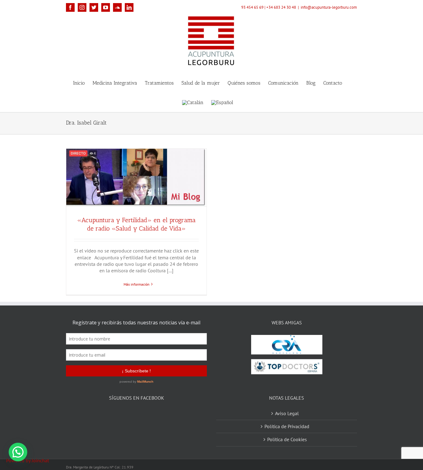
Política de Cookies (287, 431)
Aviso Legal (287, 405)
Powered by (27, 460)
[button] (18, 452)
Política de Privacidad (286, 418)
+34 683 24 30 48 (281, 7)
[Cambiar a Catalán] (192, 102)
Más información (137, 284)
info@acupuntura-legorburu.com (329, 7)
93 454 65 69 (252, 7)
